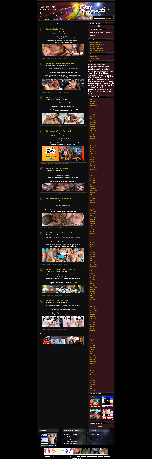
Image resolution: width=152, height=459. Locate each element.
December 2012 (93, 334)
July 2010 (92, 378)
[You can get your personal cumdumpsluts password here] (63, 225)
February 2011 (93, 365)
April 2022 (92, 138)
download (98, 73)
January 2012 (93, 355)
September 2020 (93, 175)
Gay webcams (55, 19)
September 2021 (93, 151)
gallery (101, 75)
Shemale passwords (96, 88)
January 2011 (93, 367)
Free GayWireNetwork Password (60, 64)
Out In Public (66, 12)
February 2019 (93, 204)
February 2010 (93, 388)
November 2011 (93, 359)
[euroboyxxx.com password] (93, 35)
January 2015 (93, 285)
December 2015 (93, 264)
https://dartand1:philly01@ (63, 38)
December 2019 (93, 190)
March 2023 (92, 116)
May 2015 (92, 277)
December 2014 (93, 287)
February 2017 (93, 237)
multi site (111, 81)
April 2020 (92, 182)
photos (91, 85)
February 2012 (93, 353)
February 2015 (93, 283)
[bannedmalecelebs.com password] (107, 419)
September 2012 (93, 340)
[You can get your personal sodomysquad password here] (63, 160)
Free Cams (95, 456)
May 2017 (92, 231)
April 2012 (92, 349)
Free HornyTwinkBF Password (59, 233)
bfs (98, 64)
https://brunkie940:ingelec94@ (63, 207)
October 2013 (93, 314)
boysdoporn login (103, 68)
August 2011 (93, 361)
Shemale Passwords (94, 58)
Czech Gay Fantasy (61, 13)
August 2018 (93, 211)
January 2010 (93, 390)
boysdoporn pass (93, 69)
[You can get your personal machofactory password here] (63, 190)
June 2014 (92, 299)
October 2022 (93, 126)
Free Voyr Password (54, 97)
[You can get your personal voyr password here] (63, 123)
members (97, 81)
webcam (90, 93)
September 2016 (93, 246)
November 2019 (93, 192)
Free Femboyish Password (57, 300)
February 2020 (93, 186)
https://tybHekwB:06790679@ (63, 309)
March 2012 (92, 351)
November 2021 (93, 147)
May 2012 (92, 347)
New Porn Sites (90, 456)
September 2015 (93, 270)
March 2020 (92, 184)
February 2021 (93, 165)
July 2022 (92, 132)
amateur (90, 64)
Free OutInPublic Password (71, 441)
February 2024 (93, 99)
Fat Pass (55, 13)
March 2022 (92, 140)
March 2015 (92, 281)
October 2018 (93, 208)
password (98, 83)
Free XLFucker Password (56, 29)
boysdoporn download (102, 66)
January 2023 (93, 120)
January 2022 (93, 144)
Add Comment (63, 58)
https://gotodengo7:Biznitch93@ (63, 72)
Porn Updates (100, 456)
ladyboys (107, 79)
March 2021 (92, 163)
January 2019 (93, 206)
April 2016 (92, 256)
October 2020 (93, 173)
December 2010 (93, 369)
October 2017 (93, 221)
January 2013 (93, 332)
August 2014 (93, 295)
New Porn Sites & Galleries (98, 439)
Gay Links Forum (96, 434)
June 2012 (92, 345)
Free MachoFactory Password (58, 168)
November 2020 (93, 171)
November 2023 (93, 101)
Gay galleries (47, 19)
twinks (90, 91)
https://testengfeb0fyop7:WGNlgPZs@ (63, 140)
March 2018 (92, 213)
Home (40, 19)
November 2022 (93, 124)
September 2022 (93, 128)
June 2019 (92, 198)
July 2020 (92, 177)
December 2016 (93, 241)
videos (109, 91)
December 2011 (93, 357)
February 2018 (93, 215)
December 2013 (93, 310)
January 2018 (93, 217)
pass (90, 83)
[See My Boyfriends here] (76, 454)
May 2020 (92, 180)
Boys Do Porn (103, 64)
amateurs (95, 64)
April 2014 (92, 303)
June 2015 (92, 275)
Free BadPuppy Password (71, 439)
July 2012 (92, 343)
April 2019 (92, 202)
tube (111, 89)
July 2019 (92, 196)
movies (104, 81)
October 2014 (93, 291)
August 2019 (93, 194)
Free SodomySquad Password (58, 131)
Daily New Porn (107, 456)
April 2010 (92, 384)
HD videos (97, 79)
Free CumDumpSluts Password (59, 198)
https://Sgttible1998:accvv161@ (63, 241)
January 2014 (93, 308)
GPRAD (109, 77)
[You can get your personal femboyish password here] (63, 326)
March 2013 (92, 328)
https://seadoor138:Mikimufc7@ (63, 278)
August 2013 (93, 318)
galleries (92, 75)
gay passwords (47, 6)
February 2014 (93, 307)
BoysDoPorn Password (104, 69)
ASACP (82, 456)
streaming (101, 89)
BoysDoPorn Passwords (95, 71)
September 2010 (93, 374)
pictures (100, 85)
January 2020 (93, 188)
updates (94, 91)
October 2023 (93, 103)
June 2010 (92, 380)
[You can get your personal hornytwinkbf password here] (63, 261)
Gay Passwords (65, 31)
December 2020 (93, 169)
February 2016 (93, 260)
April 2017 (92, 233)
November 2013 (93, 312)
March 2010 (92, 386)
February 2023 (93, 118)
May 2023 (92, 113)
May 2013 (92, 324)
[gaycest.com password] (92, 32)
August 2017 (93, 225)
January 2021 (93, 167)
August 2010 (93, 376)
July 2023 (92, 109)
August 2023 (93, 107)
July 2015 (92, 274)
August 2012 (93, 341)
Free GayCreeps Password (71, 443)
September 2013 (93, 316)
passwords (109, 83)
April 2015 (92, 279)
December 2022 (93, 122)
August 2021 (93, 153)
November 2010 (93, 371)
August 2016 (93, 248)
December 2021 (93, 146)
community (90, 73)
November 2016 (93, 243)
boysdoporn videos (107, 71)
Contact (78, 456)
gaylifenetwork (108, 75)
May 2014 (92, 301)
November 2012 (93, 336)
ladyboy (102, 79)
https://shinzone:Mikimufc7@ (63, 106)
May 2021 (92, 159)
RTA (85, 456)
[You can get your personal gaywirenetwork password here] (63, 89)
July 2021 (92, 155)
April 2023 (92, 114)
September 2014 (93, 293)
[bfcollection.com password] (95, 419)
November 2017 (93, 219)
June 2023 (92, 111)
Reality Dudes (43, 13)
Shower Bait (55, 12)
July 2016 (92, 250)
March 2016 (92, 258)
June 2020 (92, 179)
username (100, 91)
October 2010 (93, 372)
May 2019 (92, 200)
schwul (108, 85)
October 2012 (93, 338)
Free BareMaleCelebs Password (72, 436)
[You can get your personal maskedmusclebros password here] (63, 293)
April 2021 (92, 161)
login (91, 81)
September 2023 (93, 105)
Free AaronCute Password (71, 434)
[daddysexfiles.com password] (100, 32)
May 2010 (92, 382)
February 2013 (93, 330)
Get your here (63, 42)
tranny (107, 89)
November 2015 (93, 266)
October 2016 (93, 244)
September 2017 (93, 223)
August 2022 (93, 130)
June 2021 (92, 157)
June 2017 (92, 229)
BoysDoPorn (92, 66)
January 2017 (93, 239)
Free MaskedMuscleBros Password (60, 269)
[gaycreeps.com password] (107, 407)
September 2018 (93, 210)
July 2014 (92, 297)
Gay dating (63, 19)
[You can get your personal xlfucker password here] (63, 56)
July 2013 (92, 320)
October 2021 (93, 149)
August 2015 (93, 272)
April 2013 (92, 326)
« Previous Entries (43, 333)
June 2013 (92, 322)
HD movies (91, 79)
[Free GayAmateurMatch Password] (48, 446)
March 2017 (92, 235)
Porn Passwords (50, 13)
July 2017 (92, 227)
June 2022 (92, 134)
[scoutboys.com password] (109, 32)
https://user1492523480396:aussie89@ (63, 177)
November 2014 (93, 289)
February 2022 (93, 142)
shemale (93, 87)
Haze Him (61, 12)
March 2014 (92, 305)
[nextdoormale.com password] (95, 407)
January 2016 (93, 262)
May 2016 (92, 254)
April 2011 (92, 363)
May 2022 (92, 136)
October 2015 (93, 268)
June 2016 (92, 252)
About (69, 19)
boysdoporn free (93, 68)
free (106, 72)
